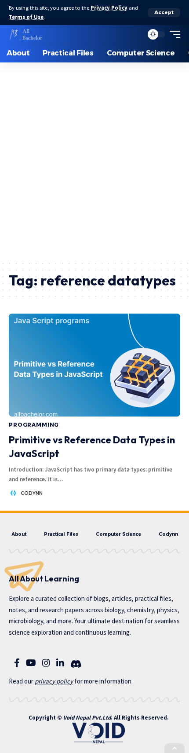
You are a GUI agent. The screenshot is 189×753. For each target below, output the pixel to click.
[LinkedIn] (60, 662)
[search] (134, 34)
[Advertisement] (94, 161)
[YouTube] (31, 662)
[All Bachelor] (26, 34)
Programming (34, 424)
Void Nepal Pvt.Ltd (87, 717)
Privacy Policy (109, 7)
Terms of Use (26, 17)
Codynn (32, 493)
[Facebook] (17, 662)
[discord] (75, 664)
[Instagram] (46, 662)
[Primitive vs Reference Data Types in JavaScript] (94, 365)
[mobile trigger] (172, 34)
